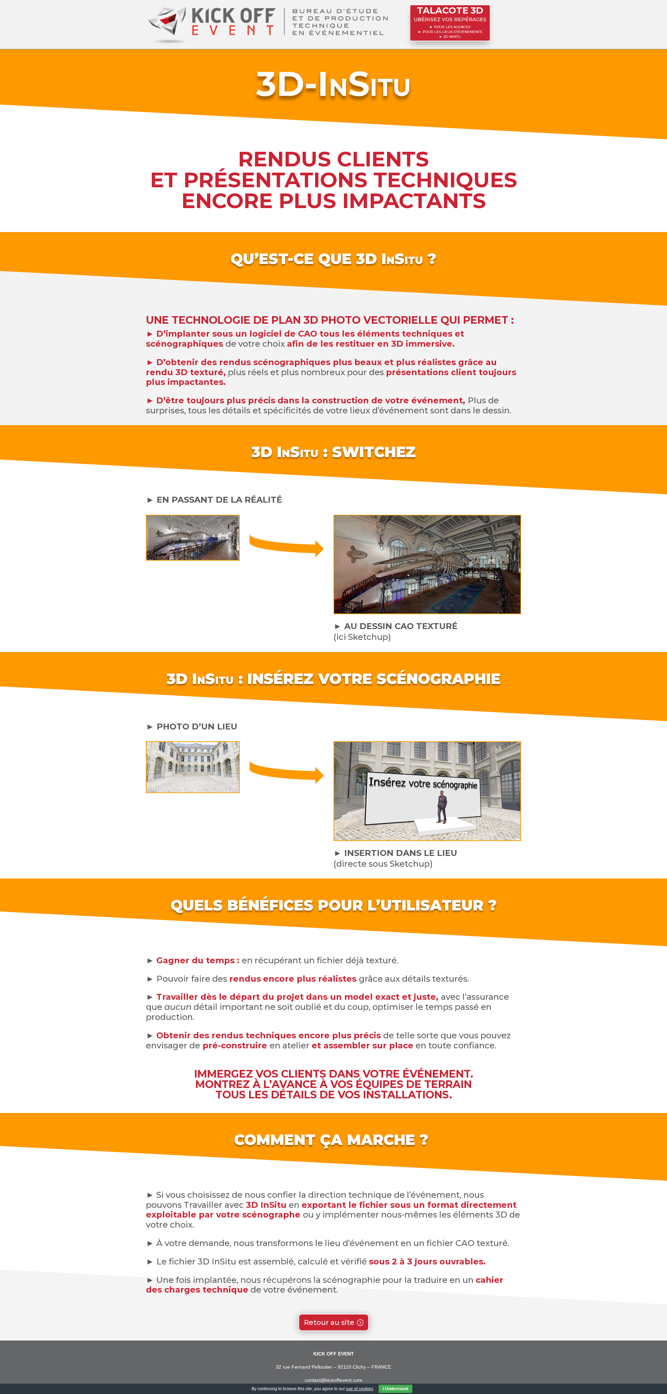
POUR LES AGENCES (452, 27)
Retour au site (329, 1322)
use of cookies (359, 1388)
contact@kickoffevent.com (333, 1380)
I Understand (395, 1388)
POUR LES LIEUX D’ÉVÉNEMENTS (452, 32)
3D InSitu (452, 36)
